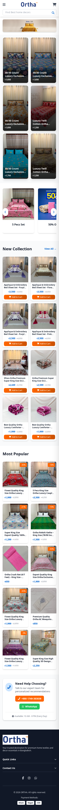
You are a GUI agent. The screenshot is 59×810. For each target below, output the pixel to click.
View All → (50, 248)
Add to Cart (17, 297)
